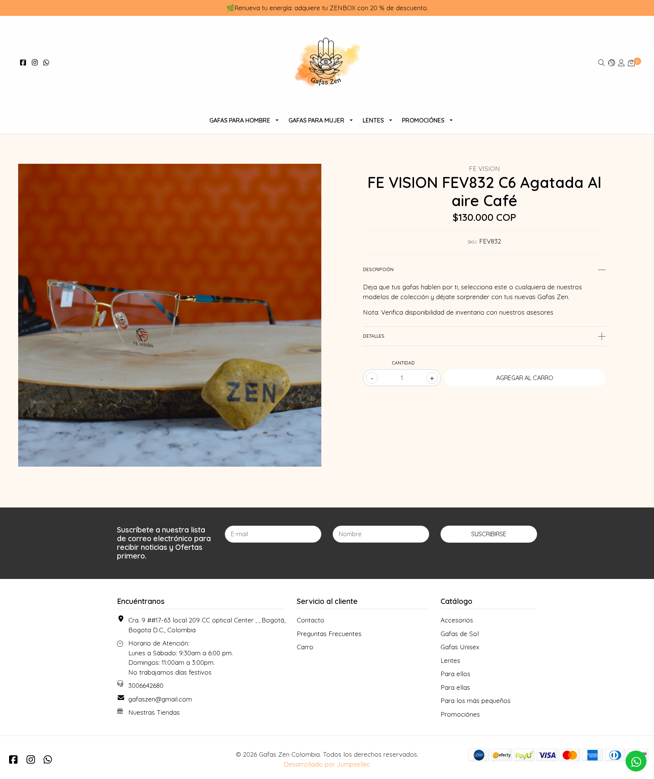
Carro (305, 647)
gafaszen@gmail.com (160, 699)
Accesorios (457, 620)
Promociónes (423, 120)
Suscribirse (488, 534)
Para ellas (455, 687)
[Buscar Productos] (602, 63)
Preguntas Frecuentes (329, 634)
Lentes (373, 120)
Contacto (310, 620)
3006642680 (146, 685)
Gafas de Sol (460, 634)
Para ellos (455, 674)
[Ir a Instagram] (35, 63)
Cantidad (403, 363)
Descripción (378, 269)
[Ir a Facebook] (23, 63)
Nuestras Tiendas (154, 712)
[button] (612, 63)
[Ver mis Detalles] (621, 63)
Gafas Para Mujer (316, 120)
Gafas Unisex (460, 647)
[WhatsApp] (46, 63)
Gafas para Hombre (239, 120)
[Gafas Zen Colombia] (327, 63)
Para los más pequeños (476, 701)
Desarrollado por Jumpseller (326, 764)
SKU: (472, 242)
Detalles (374, 336)
